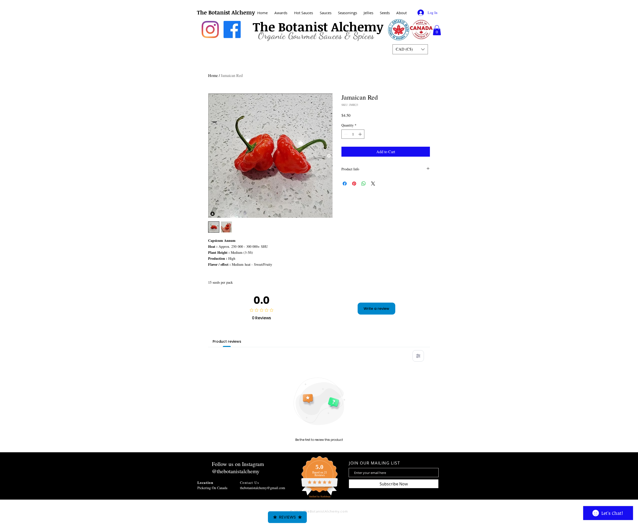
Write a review (376, 308)
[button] (401, 12)
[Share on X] (373, 184)
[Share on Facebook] (345, 184)
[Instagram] (210, 29)
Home (213, 75)
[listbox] (410, 49)
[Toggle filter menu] (418, 356)
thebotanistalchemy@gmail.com (262, 487)
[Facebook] (232, 29)
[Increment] (360, 134)
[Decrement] (345, 134)
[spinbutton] (352, 134)
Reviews (287, 517)
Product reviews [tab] (227, 341)
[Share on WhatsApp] (364, 184)
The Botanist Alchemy (226, 12)
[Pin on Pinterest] (354, 184)
